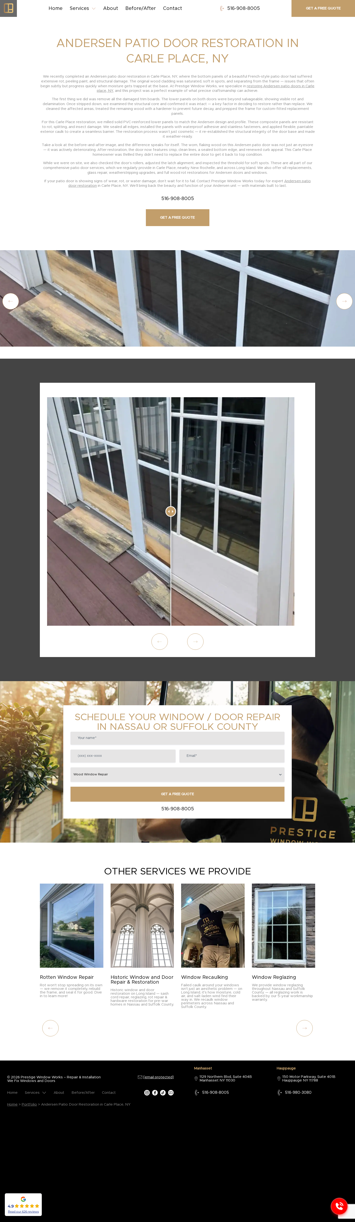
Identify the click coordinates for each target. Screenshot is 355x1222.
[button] (344, 301)
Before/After (140, 8)
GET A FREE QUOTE (177, 794)
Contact (172, 8)
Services (79, 8)
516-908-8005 (243, 8)
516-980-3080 (298, 1092)
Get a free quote (323, 8)
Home (56, 8)
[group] (71, 942)
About (110, 8)
